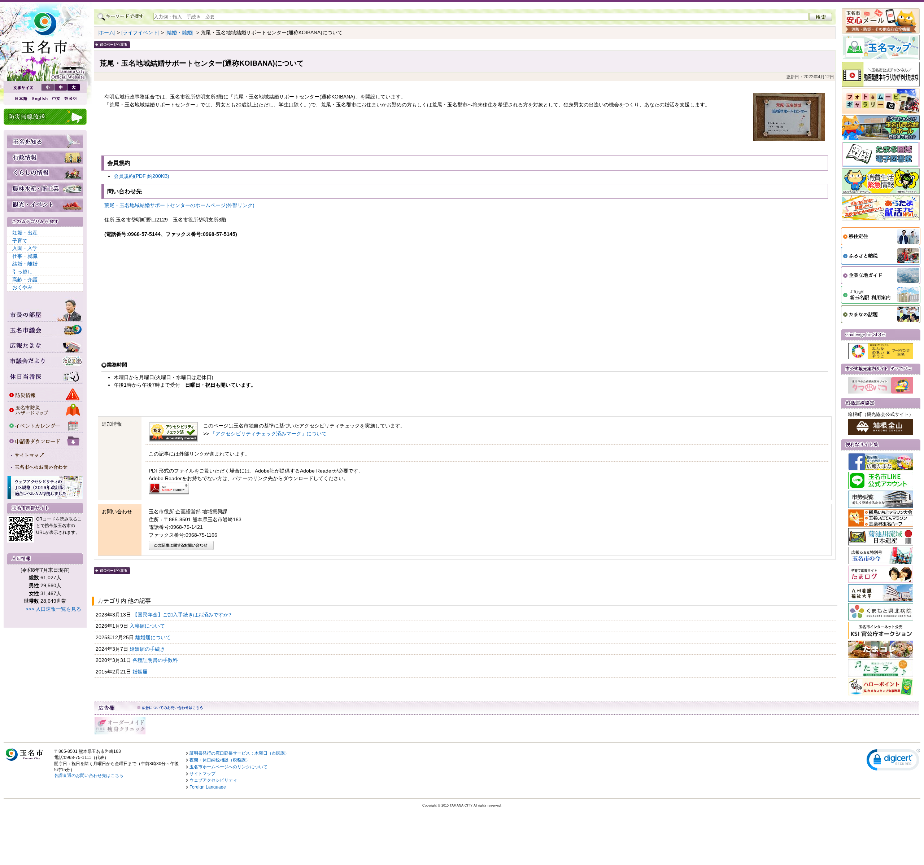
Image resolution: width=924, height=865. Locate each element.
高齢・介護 (25, 279)
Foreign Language (207, 787)
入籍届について (148, 626)
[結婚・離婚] (179, 32)
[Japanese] (21, 98)
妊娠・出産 (25, 233)
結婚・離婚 (25, 264)
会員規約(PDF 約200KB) (141, 176)
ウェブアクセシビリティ (213, 780)
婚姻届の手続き (148, 649)
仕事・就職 (25, 256)
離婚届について (153, 637)
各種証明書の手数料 (155, 660)
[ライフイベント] (140, 32)
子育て (19, 240)
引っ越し (22, 272)
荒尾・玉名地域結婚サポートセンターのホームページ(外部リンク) (179, 205)
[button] (893, 761)
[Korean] (71, 98)
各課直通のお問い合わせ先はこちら (88, 775)
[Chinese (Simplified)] (56, 98)
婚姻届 (140, 672)
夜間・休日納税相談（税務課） (219, 760)
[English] (39, 98)
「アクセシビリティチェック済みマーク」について (268, 433)
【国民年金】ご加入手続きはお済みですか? (182, 615)
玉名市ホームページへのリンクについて (228, 766)
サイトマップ (202, 773)
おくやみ (22, 287)
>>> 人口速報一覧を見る (53, 609)
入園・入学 (25, 248)
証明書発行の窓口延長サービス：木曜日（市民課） (239, 753)
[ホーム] (106, 32)
